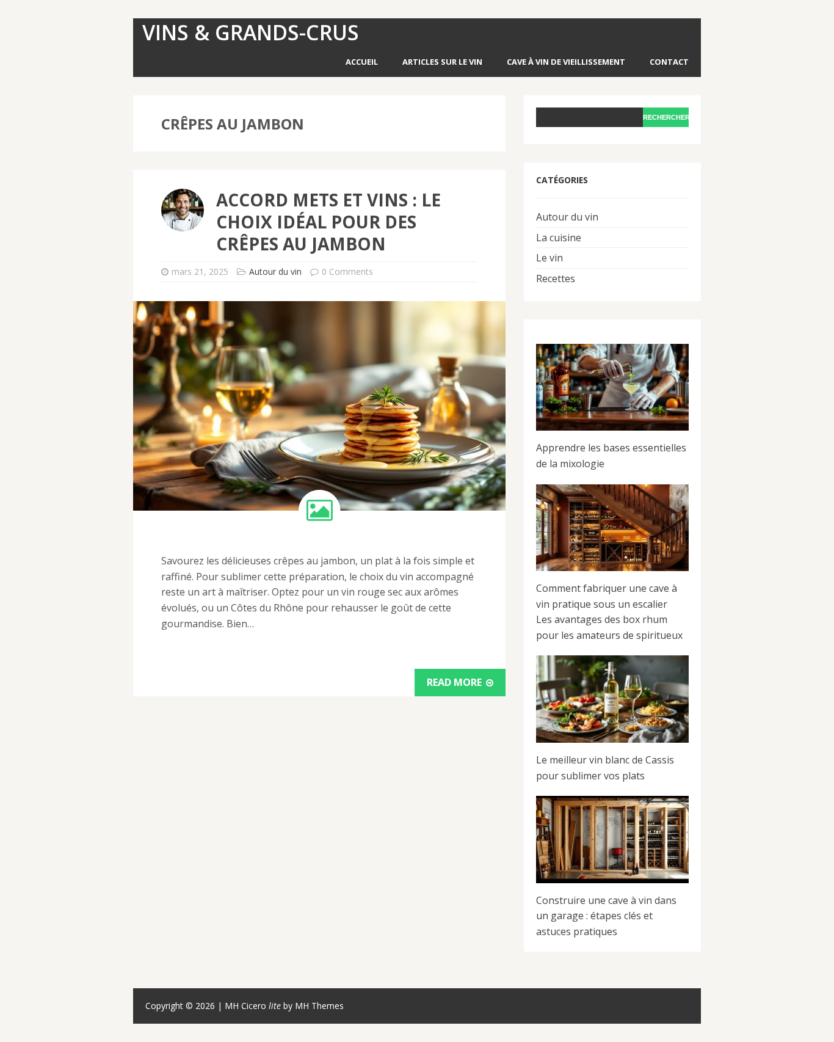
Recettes (555, 278)
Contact (669, 61)
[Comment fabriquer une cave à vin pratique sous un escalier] (612, 528)
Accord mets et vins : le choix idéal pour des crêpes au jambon (328, 222)
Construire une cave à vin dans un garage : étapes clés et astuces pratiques (606, 916)
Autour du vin (275, 271)
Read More (455, 682)
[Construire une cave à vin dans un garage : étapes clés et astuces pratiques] (612, 839)
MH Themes (319, 1005)
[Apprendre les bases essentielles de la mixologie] (612, 387)
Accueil (362, 61)
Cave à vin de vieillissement (566, 61)
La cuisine (558, 237)
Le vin (549, 257)
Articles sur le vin (442, 61)
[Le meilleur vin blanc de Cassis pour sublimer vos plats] (612, 699)
